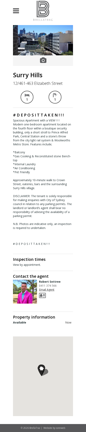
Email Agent (46, 289)
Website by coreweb (54, 428)
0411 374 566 (48, 285)
